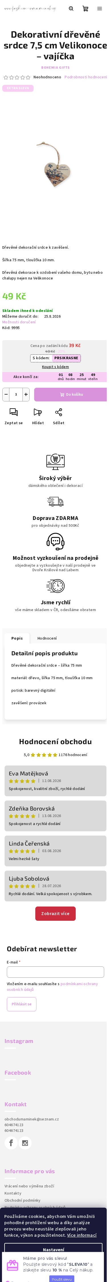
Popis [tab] (17, 638)
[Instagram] (25, 1143)
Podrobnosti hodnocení (86, 77)
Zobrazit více (55, 914)
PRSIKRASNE (66, 358)
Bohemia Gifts (55, 67)
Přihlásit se (22, 1004)
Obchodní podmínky (23, 1200)
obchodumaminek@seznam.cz (32, 1119)
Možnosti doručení (19, 322)
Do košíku (74, 394)
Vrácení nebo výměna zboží (29, 1186)
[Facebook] (11, 1143)
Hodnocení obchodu (55, 741)
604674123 (14, 1125)
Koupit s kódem (55, 367)
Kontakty (13, 1193)
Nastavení (53, 1250)
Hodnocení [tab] (47, 638)
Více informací (82, 1235)
